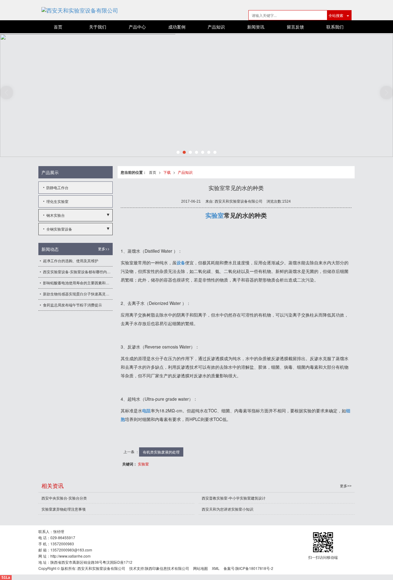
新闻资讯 (255, 27)
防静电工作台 (57, 187)
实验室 (143, 463)
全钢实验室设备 (59, 229)
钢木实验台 (55, 215)
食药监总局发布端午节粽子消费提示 (72, 304)
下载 (167, 172)
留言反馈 (295, 27)
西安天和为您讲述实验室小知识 (227, 509)
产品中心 (137, 27)
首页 (58, 27)
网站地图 (200, 568)
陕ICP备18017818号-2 (254, 568)
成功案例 (176, 27)
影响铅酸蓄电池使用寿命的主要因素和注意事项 (78, 282)
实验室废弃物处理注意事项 (63, 509)
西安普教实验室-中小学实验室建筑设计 (234, 497)
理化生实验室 (57, 201)
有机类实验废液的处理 (161, 451)
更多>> (104, 248)
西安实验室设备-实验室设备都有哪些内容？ (78, 271)
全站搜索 (336, 15)
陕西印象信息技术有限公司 (167, 568)
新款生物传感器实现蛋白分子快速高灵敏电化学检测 (78, 293)
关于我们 (97, 27)
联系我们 (335, 27)
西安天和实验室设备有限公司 (101, 568)
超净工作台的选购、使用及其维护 (70, 260)
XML (216, 568)
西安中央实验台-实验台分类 (64, 497)
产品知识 (216, 27)
